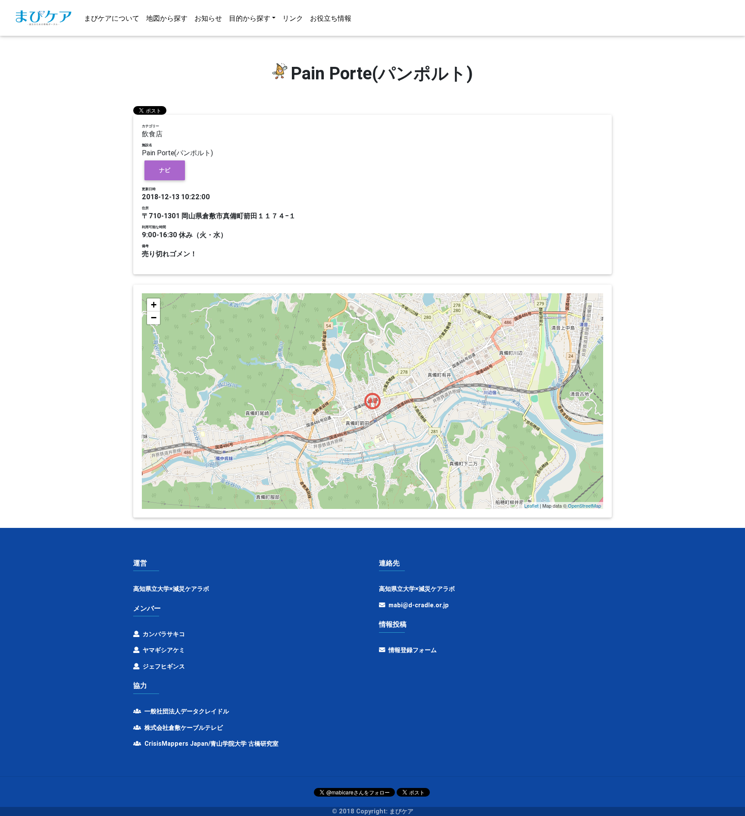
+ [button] (154, 304)
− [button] (154, 317)
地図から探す (167, 18)
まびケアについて (111, 18)
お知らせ (208, 18)
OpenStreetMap (584, 505)
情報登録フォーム (412, 650)
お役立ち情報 (330, 18)
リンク (292, 18)
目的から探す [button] (249, 18)
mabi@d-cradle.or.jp (418, 605)
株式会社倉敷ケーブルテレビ (183, 727)
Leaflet (531, 505)
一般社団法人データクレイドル (186, 711)
